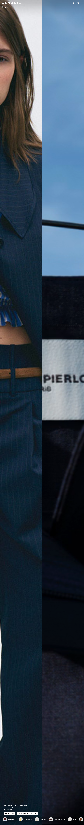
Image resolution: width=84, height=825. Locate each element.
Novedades (9, 813)
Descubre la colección (27, 813)
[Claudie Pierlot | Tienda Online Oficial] (11, 2)
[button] (74, 2)
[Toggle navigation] (81, 3)
